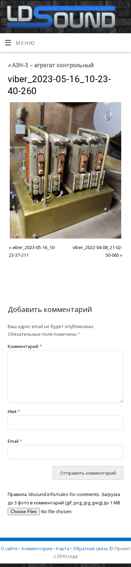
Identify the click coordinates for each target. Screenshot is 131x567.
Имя (14, 411)
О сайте (9, 548)
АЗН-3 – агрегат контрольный (51, 65)
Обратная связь (90, 548)
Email (15, 441)
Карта (62, 548)
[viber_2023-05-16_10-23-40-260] (66, 170)
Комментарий (25, 346)
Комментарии (37, 548)
